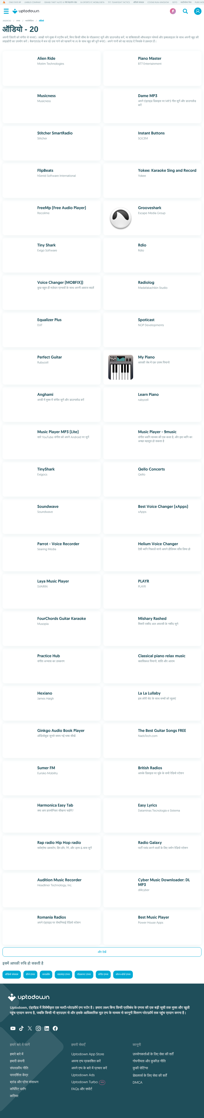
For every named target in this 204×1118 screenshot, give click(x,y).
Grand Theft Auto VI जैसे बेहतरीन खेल (60, 2)
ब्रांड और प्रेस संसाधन (24, 1082)
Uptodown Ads (83, 1075)
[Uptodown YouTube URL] (13, 1028)
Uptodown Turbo (87, 1082)
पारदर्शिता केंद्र (19, 1075)
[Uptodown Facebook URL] (55, 1028)
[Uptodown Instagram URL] (38, 1028)
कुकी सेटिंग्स (140, 1068)
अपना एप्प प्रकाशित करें (86, 1061)
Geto (174, 2)
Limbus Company (32, 2)
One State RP (15, 2)
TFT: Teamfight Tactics (119, 2)
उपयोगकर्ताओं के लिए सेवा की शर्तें (153, 1054)
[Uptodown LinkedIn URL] (47, 1028)
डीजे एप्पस (30, 974)
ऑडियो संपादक (138, 2)
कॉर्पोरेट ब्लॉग (18, 1089)
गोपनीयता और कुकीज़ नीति (149, 1061)
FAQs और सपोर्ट (81, 1089)
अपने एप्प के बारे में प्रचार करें (89, 1068)
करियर (14, 1096)
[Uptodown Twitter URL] (30, 1028)
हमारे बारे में (16, 1054)
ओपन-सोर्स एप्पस (123, 974)
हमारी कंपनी (17, 1061)
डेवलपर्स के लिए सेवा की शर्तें (150, 1075)
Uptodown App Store (87, 1054)
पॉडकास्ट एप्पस (84, 974)
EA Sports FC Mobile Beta (92, 2)
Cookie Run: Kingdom (158, 2)
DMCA (137, 1082)
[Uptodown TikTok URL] (21, 1028)
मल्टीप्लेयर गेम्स (186, 2)
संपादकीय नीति (19, 1068)
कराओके (46, 974)
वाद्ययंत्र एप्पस (63, 974)
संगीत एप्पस (103, 974)
